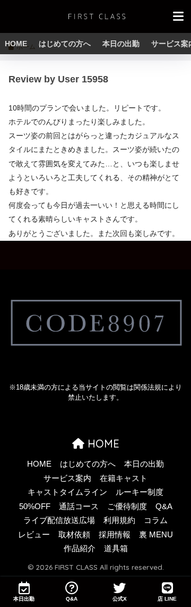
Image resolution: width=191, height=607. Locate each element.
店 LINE (167, 599)
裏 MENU (156, 534)
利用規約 (119, 520)
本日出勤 (23, 599)
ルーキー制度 (139, 492)
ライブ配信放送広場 (59, 520)
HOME (16, 43)
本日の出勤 (121, 43)
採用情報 (115, 534)
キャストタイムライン (67, 492)
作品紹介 (80, 548)
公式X (119, 599)
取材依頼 (74, 534)
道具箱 (116, 548)
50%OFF (34, 506)
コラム (156, 520)
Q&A (163, 506)
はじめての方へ (65, 43)
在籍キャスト (123, 478)
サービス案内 (67, 478)
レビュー (34, 534)
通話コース (79, 506)
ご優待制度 (127, 506)
